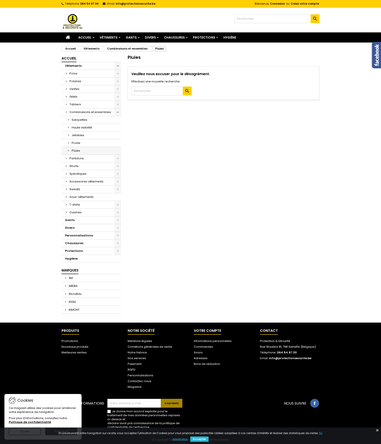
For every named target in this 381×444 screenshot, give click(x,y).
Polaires (75, 81)
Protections (204, 37)
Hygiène (229, 37)
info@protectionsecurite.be (135, 4)
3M (70, 278)
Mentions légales (140, 341)
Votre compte (207, 330)
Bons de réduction (207, 364)
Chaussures (174, 37)
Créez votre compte (305, 4)
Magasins (135, 387)
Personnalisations (79, 235)
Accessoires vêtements (86, 181)
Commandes (203, 347)
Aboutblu (75, 294)
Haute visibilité (82, 127)
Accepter (199, 439)
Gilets (73, 97)
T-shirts (74, 204)
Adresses (200, 358)
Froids (76, 143)
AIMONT (74, 310)
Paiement (135, 364)
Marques (70, 270)
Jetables (78, 135)
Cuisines (75, 212)
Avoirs (198, 352)
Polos (73, 73)
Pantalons (76, 158)
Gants (131, 37)
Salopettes (79, 120)
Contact (269, 330)
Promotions (70, 341)
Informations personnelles (213, 341)
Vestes (74, 89)
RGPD (131, 370)
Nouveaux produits (75, 347)
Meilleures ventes (74, 352)
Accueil (85, 37)
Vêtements (109, 37)
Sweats (74, 189)
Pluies (76, 151)
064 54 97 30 (89, 4)
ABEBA (73, 286)
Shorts (73, 166)
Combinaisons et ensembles (90, 112)
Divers (150, 37)
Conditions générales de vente (150, 347)
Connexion (277, 4)
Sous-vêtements (81, 197)
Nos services (137, 358)
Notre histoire (137, 352)
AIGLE (72, 302)
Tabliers (75, 104)
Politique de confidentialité (30, 422)
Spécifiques (77, 174)
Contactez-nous (139, 381)
